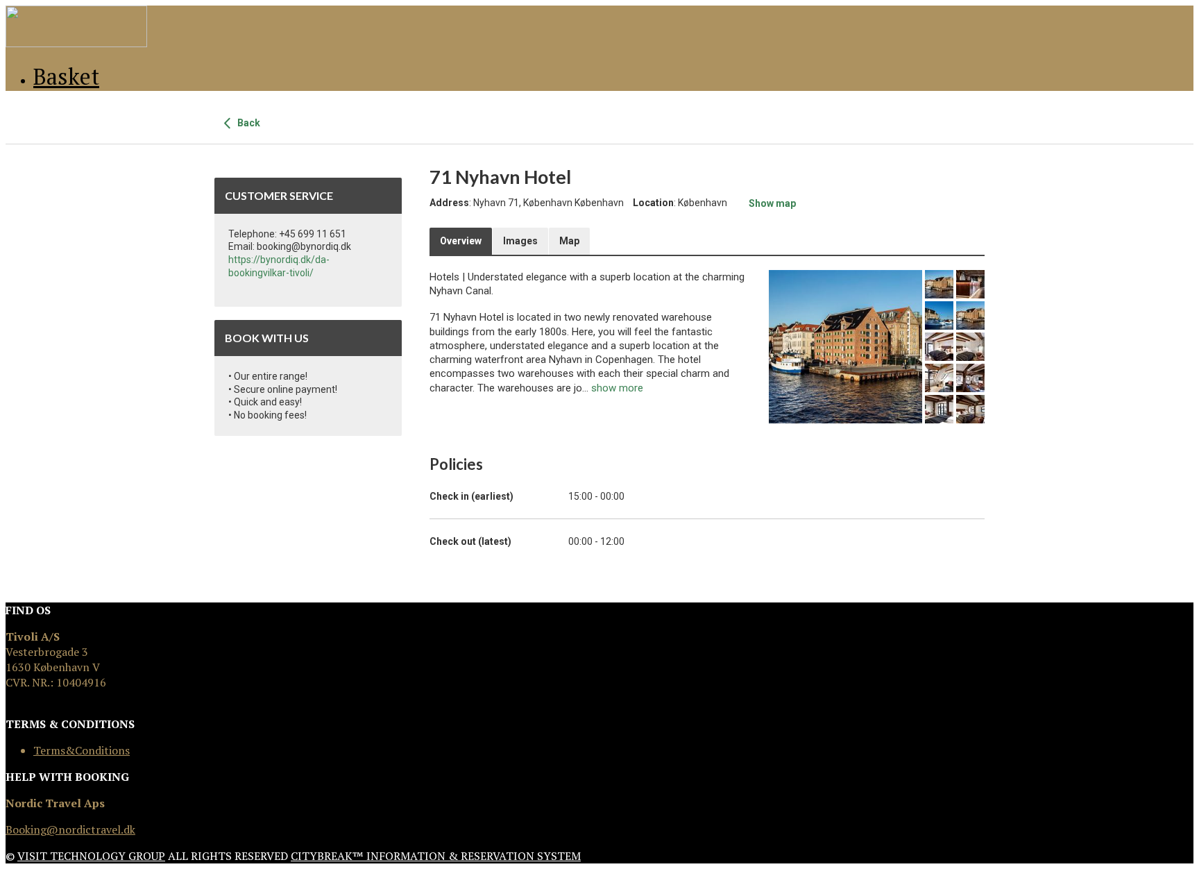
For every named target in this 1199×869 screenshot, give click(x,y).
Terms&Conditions (81, 750)
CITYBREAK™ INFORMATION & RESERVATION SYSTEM (436, 855)
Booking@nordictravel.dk (70, 829)
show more (617, 388)
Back (247, 122)
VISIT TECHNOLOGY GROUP (91, 855)
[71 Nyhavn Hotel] (845, 346)
